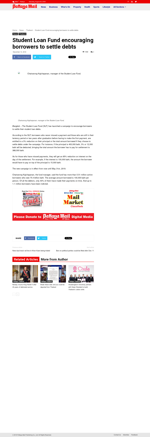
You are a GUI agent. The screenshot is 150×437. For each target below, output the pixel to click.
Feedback (134, 435)
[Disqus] (53, 333)
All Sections (118, 6)
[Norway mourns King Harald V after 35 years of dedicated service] (25, 274)
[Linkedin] (132, 1)
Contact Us (117, 435)
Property (77, 6)
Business (53, 6)
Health (87, 6)
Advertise (126, 435)
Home (14, 30)
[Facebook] (128, 1)
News (43, 6)
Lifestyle (106, 6)
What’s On (65, 6)
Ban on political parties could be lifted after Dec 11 (75, 250)
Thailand (22, 34)
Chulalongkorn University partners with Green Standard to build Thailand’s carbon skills (79, 287)
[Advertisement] (75, 18)
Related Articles (26, 259)
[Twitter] (136, 1)
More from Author (54, 259)
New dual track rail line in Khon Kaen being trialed (31, 250)
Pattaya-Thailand (18, 281)
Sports (96, 6)
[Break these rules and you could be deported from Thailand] (53, 274)
